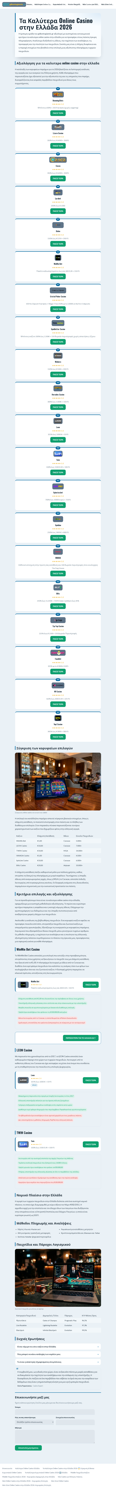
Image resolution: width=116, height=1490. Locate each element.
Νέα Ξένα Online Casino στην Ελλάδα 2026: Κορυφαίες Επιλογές (26, 1485)
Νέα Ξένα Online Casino (107, 4)
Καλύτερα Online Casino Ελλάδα (43, 4)
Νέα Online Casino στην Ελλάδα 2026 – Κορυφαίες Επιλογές (25, 1481)
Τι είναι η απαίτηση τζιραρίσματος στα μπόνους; (39, 1362)
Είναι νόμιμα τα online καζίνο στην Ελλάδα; (36, 1347)
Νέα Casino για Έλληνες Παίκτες (91, 4)
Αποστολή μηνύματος (28, 1448)
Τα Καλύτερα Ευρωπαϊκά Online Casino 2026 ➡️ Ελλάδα (46, 1473)
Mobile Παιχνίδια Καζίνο (74, 4)
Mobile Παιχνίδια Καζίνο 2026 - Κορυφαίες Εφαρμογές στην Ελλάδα (28, 1477)
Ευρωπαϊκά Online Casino (60, 4)
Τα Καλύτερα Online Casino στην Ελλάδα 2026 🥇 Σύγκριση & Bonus (68, 1468)
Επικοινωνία (30, 4)
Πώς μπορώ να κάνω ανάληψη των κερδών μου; (39, 1354)
